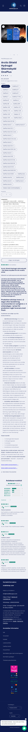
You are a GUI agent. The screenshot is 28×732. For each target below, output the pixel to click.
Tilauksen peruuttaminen (9, 660)
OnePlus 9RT (16, 103)
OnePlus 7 (5, 96)
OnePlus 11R (6, 110)
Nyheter (5, 639)
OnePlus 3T (15, 86)
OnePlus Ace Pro (7, 177)
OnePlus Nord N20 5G (9, 163)
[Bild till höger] (17, 54)
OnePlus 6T (15, 93)
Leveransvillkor (7, 642)
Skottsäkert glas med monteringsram (13, 653)
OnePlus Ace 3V (7, 184)
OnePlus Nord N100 (8, 166)
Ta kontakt (6, 635)
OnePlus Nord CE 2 (8, 128)
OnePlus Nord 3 (7, 135)
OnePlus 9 (16, 100)
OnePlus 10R (6, 107)
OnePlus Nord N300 (8, 173)
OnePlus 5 (5, 89)
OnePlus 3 (5, 86)
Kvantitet (3, 191)
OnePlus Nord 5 (7, 152)
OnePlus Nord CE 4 (8, 145)
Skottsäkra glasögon (8, 656)
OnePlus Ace (21, 173)
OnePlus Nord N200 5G (9, 170)
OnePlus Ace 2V (7, 181)
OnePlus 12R (17, 110)
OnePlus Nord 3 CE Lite (9, 138)
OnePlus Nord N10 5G (9, 159)
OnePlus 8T (6, 100)
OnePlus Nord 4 (7, 142)
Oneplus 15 (17, 114)
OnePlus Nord (18, 117)
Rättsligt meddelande (15, 727)
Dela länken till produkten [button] (9, 472)
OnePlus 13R (6, 114)
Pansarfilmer (6, 649)
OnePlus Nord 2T (20, 124)
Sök (4, 632)
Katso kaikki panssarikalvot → (9, 464)
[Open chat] (24, 728)
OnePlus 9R (6, 103)
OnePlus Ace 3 (20, 181)
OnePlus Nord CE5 (8, 156)
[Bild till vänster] (10, 54)
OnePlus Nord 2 (7, 124)
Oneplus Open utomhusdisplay (11, 188)
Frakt (8, 80)
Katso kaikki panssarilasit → (9, 468)
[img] (5, 504)
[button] (3, 5)
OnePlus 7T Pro (16, 96)
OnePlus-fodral (7, 646)
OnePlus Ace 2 (20, 177)
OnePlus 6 (5, 93)
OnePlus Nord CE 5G (8, 121)
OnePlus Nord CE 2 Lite (9, 131)
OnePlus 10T (17, 107)
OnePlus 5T (15, 89)
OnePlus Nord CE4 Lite (9, 149)
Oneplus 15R (6, 117)
